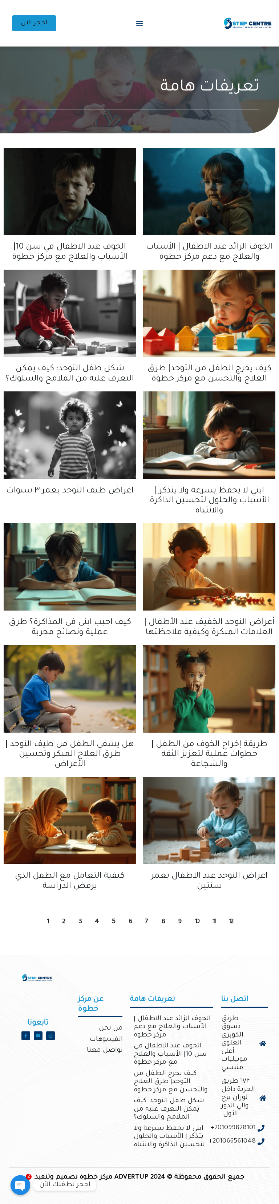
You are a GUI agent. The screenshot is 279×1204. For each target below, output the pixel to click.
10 (199, 913)
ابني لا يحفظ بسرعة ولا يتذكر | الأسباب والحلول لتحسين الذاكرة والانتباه (209, 501)
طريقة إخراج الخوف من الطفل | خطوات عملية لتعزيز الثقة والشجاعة (209, 754)
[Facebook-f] (25, 1035)
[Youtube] (38, 1035)
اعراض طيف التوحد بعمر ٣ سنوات (70, 491)
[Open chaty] (20, 1185)
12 (233, 913)
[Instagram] (50, 1035)
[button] (139, 23)
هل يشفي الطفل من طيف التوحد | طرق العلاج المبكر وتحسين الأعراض (69, 754)
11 (216, 913)
